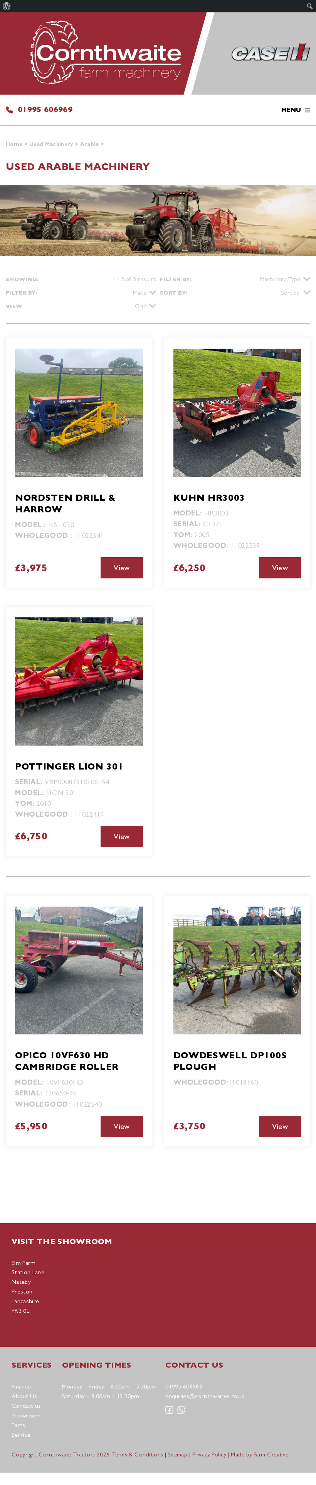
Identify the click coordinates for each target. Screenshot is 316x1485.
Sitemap (177, 1454)
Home (14, 144)
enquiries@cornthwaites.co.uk (204, 1396)
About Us (24, 1396)
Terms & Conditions (137, 1454)
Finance (21, 1386)
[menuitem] (6, 6)
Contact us (26, 1405)
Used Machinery (51, 144)
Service (21, 1434)
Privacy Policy (209, 1454)
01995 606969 (45, 109)
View (121, 567)
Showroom (26, 1415)
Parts (18, 1425)
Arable (89, 144)
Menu (291, 110)
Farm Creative (271, 1454)
